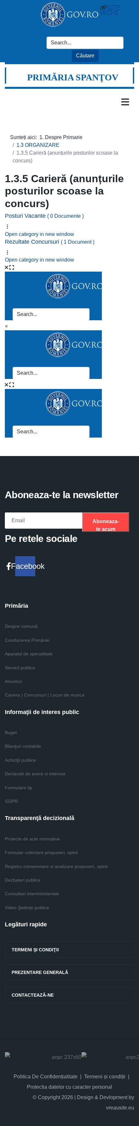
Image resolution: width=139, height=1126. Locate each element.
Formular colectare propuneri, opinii (41, 852)
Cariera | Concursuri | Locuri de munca (44, 695)
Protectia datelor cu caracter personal (69, 1087)
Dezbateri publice (22, 880)
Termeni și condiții (104, 1076)
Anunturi (13, 681)
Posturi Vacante (44, 216)
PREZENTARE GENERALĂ (40, 972)
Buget (11, 732)
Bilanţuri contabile (23, 746)
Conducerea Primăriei (27, 640)
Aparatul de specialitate (29, 653)
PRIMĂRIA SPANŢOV (72, 77)
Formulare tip (18, 787)
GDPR (11, 801)
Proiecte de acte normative (32, 838)
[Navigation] (125, 102)
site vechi (110, 10)
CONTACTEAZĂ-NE (33, 995)
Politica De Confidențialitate (46, 1076)
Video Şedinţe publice (27, 907)
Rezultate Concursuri (49, 242)
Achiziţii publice (20, 760)
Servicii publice (20, 667)
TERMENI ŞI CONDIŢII (35, 949)
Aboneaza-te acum (105, 525)
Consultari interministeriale (32, 893)
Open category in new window (39, 234)
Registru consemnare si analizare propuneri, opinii (56, 866)
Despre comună (21, 626)
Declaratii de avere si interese (35, 773)
